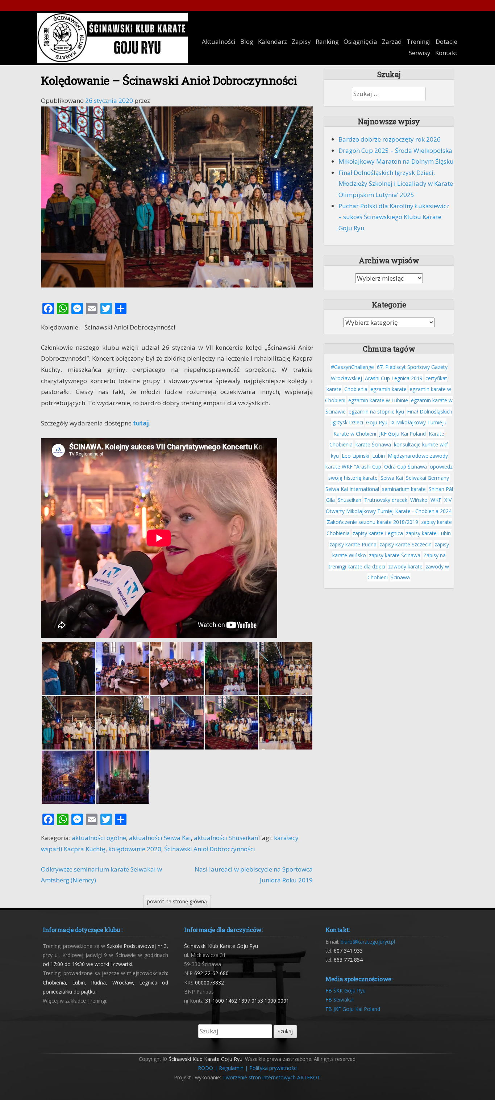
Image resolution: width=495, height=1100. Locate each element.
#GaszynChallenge (352, 367)
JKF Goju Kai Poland (402, 433)
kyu (335, 455)
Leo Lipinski (355, 455)
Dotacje (446, 41)
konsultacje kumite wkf (421, 444)
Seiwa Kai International (352, 489)
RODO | (207, 1068)
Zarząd (392, 41)
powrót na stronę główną (177, 901)
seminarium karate (404, 489)
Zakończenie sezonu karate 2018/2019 (372, 521)
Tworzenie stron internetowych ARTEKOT (271, 1077)
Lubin (378, 455)
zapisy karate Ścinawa (394, 555)
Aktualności (219, 41)
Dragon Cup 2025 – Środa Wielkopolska (395, 150)
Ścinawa (400, 577)
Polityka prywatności (273, 1068)
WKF (435, 499)
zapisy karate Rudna (353, 544)
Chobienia (355, 389)
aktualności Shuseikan (226, 838)
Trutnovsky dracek (385, 499)
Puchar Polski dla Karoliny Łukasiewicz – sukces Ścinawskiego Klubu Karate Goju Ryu (393, 217)
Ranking (327, 41)
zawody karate (405, 566)
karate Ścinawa (373, 444)
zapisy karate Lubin (428, 533)
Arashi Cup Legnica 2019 (394, 378)
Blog (246, 41)
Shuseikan (349, 499)
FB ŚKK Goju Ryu (345, 990)
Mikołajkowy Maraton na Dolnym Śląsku (396, 161)
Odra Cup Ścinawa (405, 466)
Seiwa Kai (391, 477)
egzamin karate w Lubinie (378, 400)
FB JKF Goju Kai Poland (352, 1008)
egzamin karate (388, 389)
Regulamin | (233, 1068)
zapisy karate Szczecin (405, 544)
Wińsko (419, 499)
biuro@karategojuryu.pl (368, 941)
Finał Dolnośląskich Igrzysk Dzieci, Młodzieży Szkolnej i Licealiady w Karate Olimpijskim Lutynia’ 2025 (395, 183)
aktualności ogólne (99, 838)
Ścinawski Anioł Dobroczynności (209, 849)
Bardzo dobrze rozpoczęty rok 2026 (389, 139)
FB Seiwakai (339, 999)
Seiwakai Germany (427, 477)
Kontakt (446, 53)
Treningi (419, 41)
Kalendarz (272, 41)
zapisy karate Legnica (378, 533)
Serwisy (419, 53)
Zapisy (301, 41)
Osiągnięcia (360, 41)
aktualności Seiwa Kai (160, 838)
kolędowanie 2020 (134, 849)
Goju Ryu (376, 422)
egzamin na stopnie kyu (376, 411)
